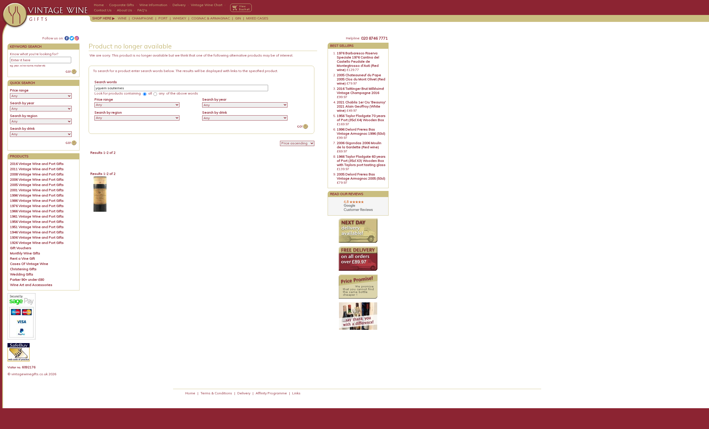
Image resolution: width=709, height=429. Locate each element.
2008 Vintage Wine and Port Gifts (37, 174)
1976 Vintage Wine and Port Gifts (37, 206)
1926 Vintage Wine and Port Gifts (37, 243)
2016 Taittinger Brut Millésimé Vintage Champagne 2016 (360, 90)
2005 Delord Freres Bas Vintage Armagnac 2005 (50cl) (361, 176)
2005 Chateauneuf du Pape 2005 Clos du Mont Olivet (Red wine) (361, 79)
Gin (238, 18)
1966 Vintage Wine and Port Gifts (37, 211)
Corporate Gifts (121, 5)
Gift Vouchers (20, 248)
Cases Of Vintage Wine (29, 264)
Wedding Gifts (21, 274)
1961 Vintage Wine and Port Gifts (37, 216)
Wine (122, 18)
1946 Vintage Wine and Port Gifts (37, 232)
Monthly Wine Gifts (25, 253)
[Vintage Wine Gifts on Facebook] (67, 38)
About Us (124, 10)
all (149, 93)
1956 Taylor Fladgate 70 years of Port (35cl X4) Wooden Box (361, 118)
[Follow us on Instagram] (77, 38)
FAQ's (142, 10)
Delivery (179, 5)
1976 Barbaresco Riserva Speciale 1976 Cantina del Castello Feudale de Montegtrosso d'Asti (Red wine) (358, 61)
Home (99, 5)
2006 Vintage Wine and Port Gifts (37, 179)
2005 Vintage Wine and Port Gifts (37, 185)
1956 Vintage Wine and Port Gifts (37, 221)
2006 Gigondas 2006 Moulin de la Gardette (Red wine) (359, 145)
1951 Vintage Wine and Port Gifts (37, 227)
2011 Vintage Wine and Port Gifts (37, 169)
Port (163, 18)
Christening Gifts (23, 269)
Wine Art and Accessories (31, 285)
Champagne (142, 18)
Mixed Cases (257, 18)
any (161, 93)
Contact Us (103, 10)
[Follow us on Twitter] (72, 38)
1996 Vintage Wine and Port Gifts (37, 195)
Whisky (179, 18)
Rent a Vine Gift (22, 258)
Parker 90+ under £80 (27, 279)
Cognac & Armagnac (210, 18)
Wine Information (153, 5)
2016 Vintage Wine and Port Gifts (37, 164)
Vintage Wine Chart (206, 5)
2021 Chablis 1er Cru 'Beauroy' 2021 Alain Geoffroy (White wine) (361, 106)
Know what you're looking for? (34, 54)
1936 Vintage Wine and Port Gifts (37, 237)
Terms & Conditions (216, 393)
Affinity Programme (271, 393)
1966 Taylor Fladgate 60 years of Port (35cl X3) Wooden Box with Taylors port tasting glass (361, 160)
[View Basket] (241, 8)
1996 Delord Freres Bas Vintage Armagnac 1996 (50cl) (361, 131)
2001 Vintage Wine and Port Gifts (37, 190)
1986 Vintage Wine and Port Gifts (37, 200)
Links (296, 393)
